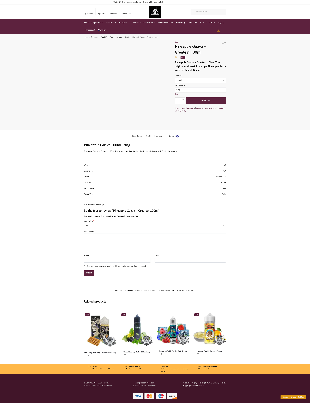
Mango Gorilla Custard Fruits (210, 351)
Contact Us (126, 14)
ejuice (179, 290)
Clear (177, 94)
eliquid (184, 290)
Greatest (191, 290)
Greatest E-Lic (220, 177)
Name (87, 255)
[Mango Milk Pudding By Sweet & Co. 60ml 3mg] (225, 43)
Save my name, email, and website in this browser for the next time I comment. (116, 266)
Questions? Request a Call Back (293, 397)
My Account (88, 14)
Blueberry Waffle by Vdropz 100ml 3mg (100, 353)
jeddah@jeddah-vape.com (143, 383)
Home (86, 37)
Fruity (127, 37)
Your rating (89, 221)
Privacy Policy (180, 108)
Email (157, 255)
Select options (100, 361)
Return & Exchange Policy (206, 108)
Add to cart (206, 100)
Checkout (113, 14)
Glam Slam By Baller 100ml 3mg (136, 352)
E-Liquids (94, 37)
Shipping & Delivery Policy (193, 386)
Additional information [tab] (155, 136)
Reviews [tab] (173, 136)
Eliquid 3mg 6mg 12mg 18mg (112, 37)
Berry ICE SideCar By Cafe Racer (173, 351)
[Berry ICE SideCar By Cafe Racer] (173, 328)
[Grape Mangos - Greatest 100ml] (222, 43)
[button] (221, 26)
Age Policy (101, 14)
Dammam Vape (91, 383)
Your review (89, 231)
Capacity (178, 76)
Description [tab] (137, 136)
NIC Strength (180, 85)
